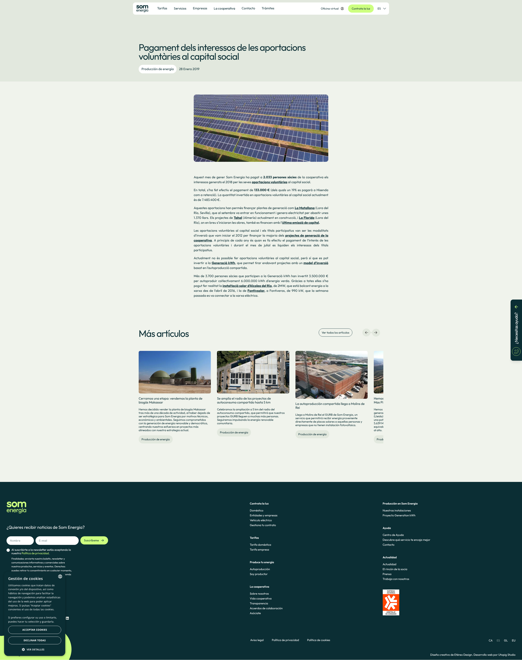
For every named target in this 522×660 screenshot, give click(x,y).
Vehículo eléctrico (261, 520)
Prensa (387, 574)
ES (379, 8)
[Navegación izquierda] (366, 332)
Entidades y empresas (264, 515)
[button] (34, 649)
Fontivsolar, (256, 291)
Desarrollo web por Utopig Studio (494, 655)
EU (513, 640)
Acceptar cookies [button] (34, 629)
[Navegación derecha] (375, 332)
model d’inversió (315, 263)
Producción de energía (158, 69)
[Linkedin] (67, 618)
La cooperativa (224, 8)
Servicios (180, 8)
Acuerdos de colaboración (266, 608)
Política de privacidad (285, 640)
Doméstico (256, 510)
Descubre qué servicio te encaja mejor (406, 540)
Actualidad (389, 564)
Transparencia (259, 603)
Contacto (388, 545)
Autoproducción (260, 569)
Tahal (238, 218)
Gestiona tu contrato (263, 525)
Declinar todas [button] (35, 640)
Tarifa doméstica (260, 545)
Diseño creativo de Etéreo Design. (451, 655)
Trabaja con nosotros (396, 579)
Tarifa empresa (259, 549)
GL (506, 640)
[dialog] (34, 613)
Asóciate (255, 613)
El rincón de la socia (395, 569)
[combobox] (60, 576)
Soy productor (259, 574)
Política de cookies (318, 640)
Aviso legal (257, 640)
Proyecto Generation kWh (399, 515)
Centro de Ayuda (393, 535)
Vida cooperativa (261, 598)
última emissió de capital (300, 223)
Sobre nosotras (259, 593)
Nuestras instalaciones (397, 510)
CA (491, 640)
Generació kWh (223, 263)
